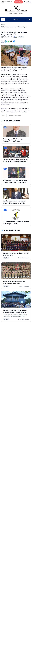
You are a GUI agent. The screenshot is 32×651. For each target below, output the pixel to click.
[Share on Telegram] (6, 41)
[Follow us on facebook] (24, 1)
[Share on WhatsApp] (8, 41)
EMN (15, 37)
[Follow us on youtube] (30, 1)
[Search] (29, 19)
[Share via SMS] (11, 41)
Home (3, 24)
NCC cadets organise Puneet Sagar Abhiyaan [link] (14, 27)
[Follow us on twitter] (26, 1)
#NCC (3, 115)
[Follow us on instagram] (28, 1)
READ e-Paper (18, 2)
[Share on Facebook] (14, 41)
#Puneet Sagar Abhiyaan (15, 115)
